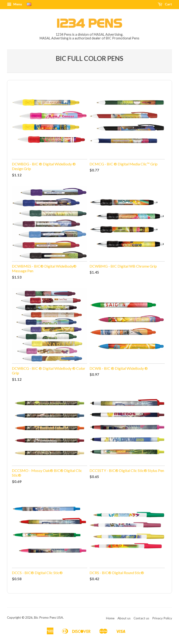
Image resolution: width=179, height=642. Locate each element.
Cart (168, 4)
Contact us (141, 618)
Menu (17, 4)
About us (124, 618)
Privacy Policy (162, 618)
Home (110, 618)
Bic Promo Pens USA (48, 617)
